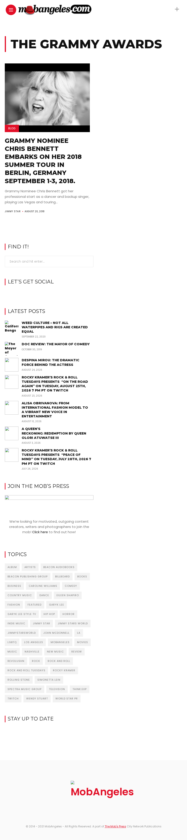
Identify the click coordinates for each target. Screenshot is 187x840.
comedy (71, 586)
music (12, 651)
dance (44, 595)
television (57, 689)
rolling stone (19, 680)
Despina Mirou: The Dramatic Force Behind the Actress (50, 362)
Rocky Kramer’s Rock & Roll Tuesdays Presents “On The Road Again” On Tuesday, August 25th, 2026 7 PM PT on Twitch (55, 384)
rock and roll (59, 661)
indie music (16, 623)
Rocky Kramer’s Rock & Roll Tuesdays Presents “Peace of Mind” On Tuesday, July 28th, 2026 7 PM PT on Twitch (56, 457)
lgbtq (12, 642)
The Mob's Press (115, 826)
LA (78, 633)
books (82, 576)
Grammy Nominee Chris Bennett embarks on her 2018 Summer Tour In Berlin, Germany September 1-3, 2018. (43, 161)
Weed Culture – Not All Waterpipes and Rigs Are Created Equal (55, 327)
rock (36, 661)
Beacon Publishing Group (28, 576)
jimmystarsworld (22, 633)
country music (20, 595)
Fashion (14, 604)
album (12, 567)
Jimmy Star (13, 211)
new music (55, 651)
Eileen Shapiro (68, 595)
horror (68, 614)
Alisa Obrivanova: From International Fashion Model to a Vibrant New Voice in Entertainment (55, 410)
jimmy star (41, 623)
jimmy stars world (73, 623)
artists (30, 567)
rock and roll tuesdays (26, 670)
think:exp (80, 689)
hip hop (49, 614)
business (14, 586)
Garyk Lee (56, 604)
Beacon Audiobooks (59, 567)
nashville (32, 651)
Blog (12, 128)
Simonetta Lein (48, 680)
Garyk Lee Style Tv (22, 614)
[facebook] (42, 293)
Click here (40, 532)
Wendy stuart (37, 698)
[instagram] (49, 293)
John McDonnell (56, 633)
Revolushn (16, 661)
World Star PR (66, 698)
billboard (62, 576)
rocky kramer (64, 670)
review (76, 651)
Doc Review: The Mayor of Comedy (56, 344)
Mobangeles (60, 642)
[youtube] (56, 293)
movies (82, 642)
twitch (13, 698)
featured (35, 604)
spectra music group (25, 689)
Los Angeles (33, 642)
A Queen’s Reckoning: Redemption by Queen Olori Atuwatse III (54, 433)
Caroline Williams (43, 586)
